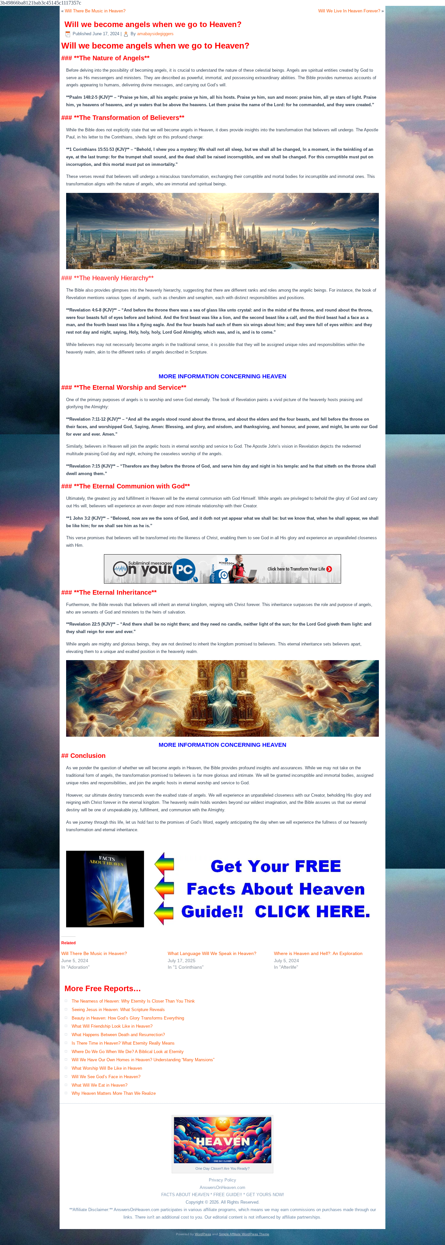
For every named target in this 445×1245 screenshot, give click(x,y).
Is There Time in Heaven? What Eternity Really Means (123, 1043)
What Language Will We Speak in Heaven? (212, 953)
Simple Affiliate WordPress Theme (244, 1234)
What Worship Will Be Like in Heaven (107, 1068)
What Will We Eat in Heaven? (99, 1085)
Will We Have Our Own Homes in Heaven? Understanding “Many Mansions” (143, 1059)
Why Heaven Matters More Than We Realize (114, 1093)
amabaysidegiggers (155, 33)
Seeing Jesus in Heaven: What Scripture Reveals (118, 1009)
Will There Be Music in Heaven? (95, 10)
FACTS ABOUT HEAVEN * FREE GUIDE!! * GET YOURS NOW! (222, 1194)
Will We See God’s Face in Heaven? (106, 1076)
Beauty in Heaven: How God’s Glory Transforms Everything (128, 1018)
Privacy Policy (222, 1180)
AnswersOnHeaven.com (222, 1187)
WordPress (203, 1234)
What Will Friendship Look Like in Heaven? (112, 1026)
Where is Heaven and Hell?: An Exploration (318, 953)
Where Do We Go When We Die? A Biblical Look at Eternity (128, 1051)
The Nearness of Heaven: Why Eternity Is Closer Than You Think (133, 1001)
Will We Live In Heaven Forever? (349, 10)
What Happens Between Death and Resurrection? (118, 1034)
